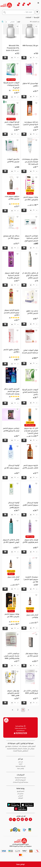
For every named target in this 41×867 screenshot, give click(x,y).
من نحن (20, 762)
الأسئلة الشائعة (20, 766)
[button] (24, 5)
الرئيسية (36, 17)
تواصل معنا (20, 864)
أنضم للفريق (20, 791)
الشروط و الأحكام (21, 780)
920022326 (21, 733)
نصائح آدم (20, 794)
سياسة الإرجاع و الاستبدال (20, 782)
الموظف (20, 798)
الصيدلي (20, 796)
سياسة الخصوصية (20, 778)
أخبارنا (20, 764)
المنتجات (28, 17)
